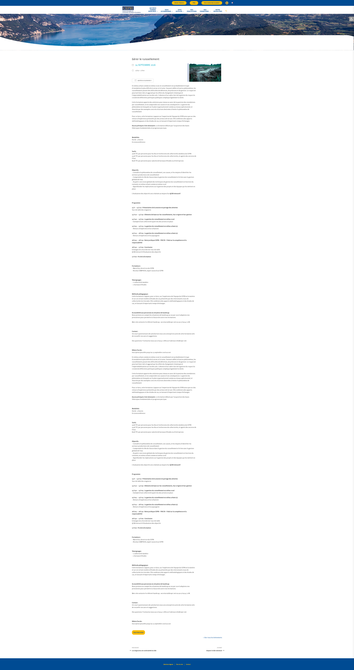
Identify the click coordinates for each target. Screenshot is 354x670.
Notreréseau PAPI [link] (218, 10)
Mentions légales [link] (168, 664)
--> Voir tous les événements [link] (212, 637)
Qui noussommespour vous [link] (152, 9)
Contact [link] (188, 664)
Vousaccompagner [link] (166, 10)
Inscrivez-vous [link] (138, 632)
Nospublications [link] (192, 10)
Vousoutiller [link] (179, 10)
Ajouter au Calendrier (144, 80)
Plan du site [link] (179, 664)
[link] (351, 19)
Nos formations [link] (204, 10)
